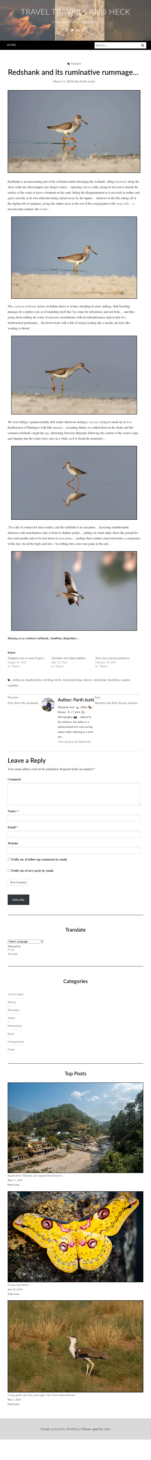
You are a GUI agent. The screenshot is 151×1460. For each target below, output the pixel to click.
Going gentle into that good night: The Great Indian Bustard (41, 1395)
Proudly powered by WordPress (60, 1429)
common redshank (24, 306)
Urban (11, 1049)
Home (11, 45)
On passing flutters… (20, 1285)
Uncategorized (16, 1041)
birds (57, 680)
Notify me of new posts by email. (32, 870)
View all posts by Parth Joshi (74, 741)
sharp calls (122, 203)
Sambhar (114, 680)
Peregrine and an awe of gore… (26, 658)
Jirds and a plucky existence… (113, 658)
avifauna (18, 680)
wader (44, 209)
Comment (14, 779)
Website (13, 843)
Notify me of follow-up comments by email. (39, 859)
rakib (107, 1429)
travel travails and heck (75, 12)
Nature (76, 63)
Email (13, 827)
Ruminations (15, 1025)
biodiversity (34, 680)
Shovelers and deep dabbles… (69, 658)
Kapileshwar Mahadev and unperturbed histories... (36, 1175)
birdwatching (72, 680)
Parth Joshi (87, 81)
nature (87, 680)
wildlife (13, 685)
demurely (121, 181)
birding (48, 680)
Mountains (14, 1010)
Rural (11, 1034)
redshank (99, 680)
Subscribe (18, 899)
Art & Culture (16, 994)
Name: (13, 811)
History (12, 1002)
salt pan (94, 422)
